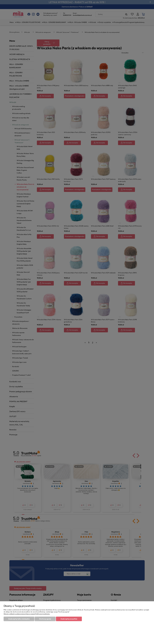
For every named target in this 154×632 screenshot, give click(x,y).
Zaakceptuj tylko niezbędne (19, 619)
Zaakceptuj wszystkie (69, 619)
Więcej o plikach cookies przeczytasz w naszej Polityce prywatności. (27, 614)
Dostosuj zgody (45, 619)
